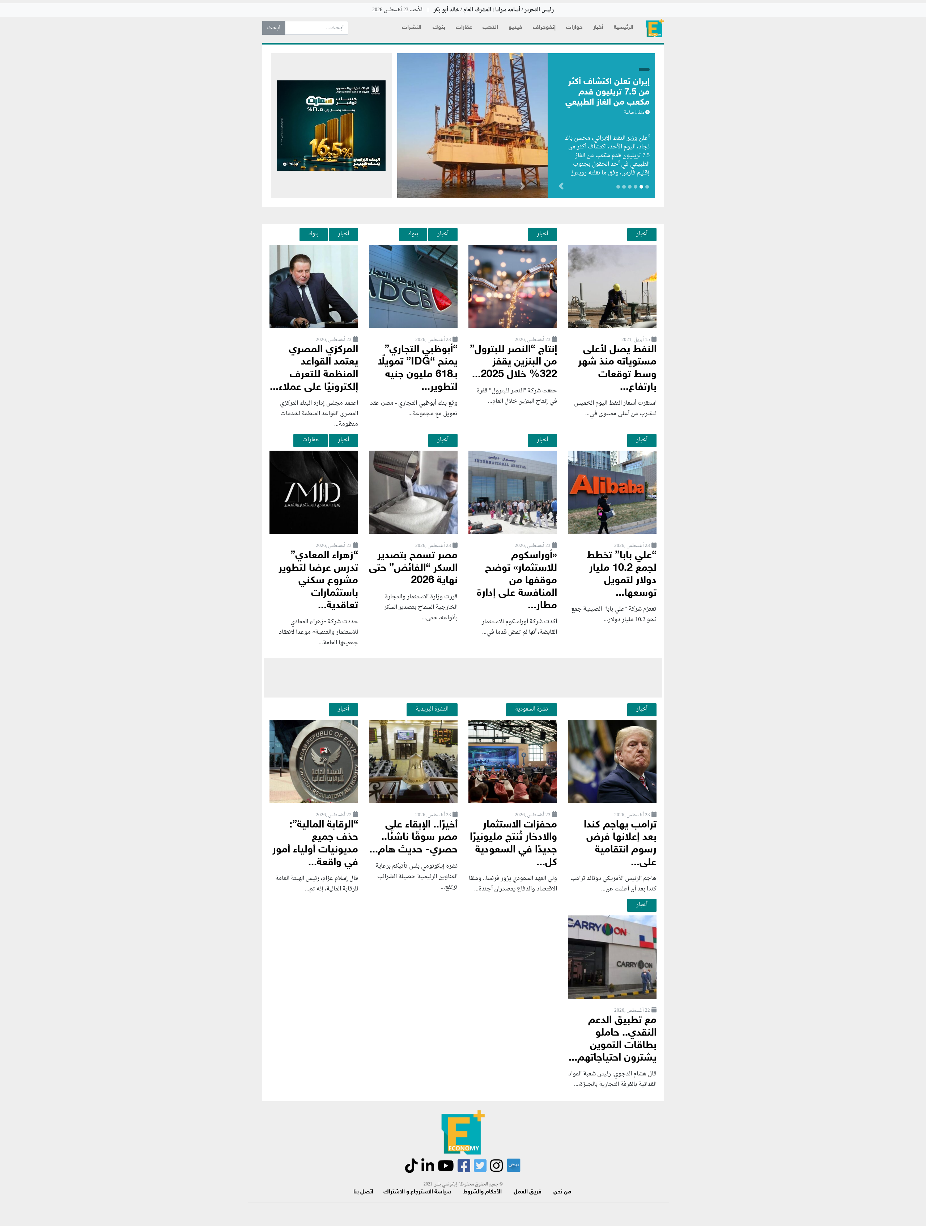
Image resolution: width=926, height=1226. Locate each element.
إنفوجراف (544, 27)
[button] (522, 187)
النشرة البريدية (432, 709)
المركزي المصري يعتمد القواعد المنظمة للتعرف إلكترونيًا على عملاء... (314, 369)
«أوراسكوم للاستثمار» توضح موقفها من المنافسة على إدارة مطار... (517, 580)
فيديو (515, 27)
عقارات (464, 27)
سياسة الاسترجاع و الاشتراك (417, 1192)
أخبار (598, 27)
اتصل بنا (363, 1192)
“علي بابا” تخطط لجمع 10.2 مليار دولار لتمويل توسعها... (622, 574)
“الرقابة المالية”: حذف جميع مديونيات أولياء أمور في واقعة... (315, 844)
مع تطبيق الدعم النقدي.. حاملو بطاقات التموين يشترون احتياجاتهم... (613, 1039)
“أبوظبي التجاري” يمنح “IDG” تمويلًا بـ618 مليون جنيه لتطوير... (418, 369)
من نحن (562, 1192)
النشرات (411, 27)
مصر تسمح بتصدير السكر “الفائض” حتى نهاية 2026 (413, 568)
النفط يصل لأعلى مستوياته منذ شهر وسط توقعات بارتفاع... (617, 369)
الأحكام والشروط (482, 1192)
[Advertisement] (463, 677)
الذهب (490, 27)
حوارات (574, 27)
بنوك (439, 27)
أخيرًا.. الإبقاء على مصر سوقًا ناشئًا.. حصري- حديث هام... (413, 837)
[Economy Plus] (655, 28)
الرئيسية (623, 27)
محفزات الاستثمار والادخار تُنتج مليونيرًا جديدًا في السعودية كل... (513, 844)
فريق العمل (527, 1192)
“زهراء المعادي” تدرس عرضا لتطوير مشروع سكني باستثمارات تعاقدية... (318, 580)
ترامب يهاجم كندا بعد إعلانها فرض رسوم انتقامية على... (620, 844)
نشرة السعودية (531, 709)
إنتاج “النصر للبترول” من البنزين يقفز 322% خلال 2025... (513, 362)
